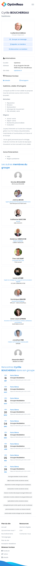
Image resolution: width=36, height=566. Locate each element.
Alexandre (18, 360)
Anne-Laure (18, 319)
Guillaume (18, 219)
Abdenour (18, 239)
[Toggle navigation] (32, 4)
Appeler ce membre (18, 44)
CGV (20, 530)
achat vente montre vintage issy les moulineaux (18, 513)
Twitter (5, 554)
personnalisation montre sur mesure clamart (17, 509)
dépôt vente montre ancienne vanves (17, 480)
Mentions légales (25, 527)
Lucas (18, 278)
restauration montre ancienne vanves (17, 489)
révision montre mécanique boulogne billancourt (17, 493)
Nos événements (7, 534)
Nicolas (18, 182)
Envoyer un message (19, 39)
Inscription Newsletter (8, 544)
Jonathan (18, 340)
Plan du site (5, 540)
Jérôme (18, 200)
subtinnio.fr (18, 70)
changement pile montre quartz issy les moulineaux (17, 505)
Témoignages (6, 537)
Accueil (3, 527)
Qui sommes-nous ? (8, 530)
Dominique (18, 299)
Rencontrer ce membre (18, 49)
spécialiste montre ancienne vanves (18, 501)
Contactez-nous (25, 534)
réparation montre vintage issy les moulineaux (18, 484)
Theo (18, 258)
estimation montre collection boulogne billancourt (18, 497)
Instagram (24, 80)
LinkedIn (7, 80)
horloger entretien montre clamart (17, 476)
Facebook (6, 551)
